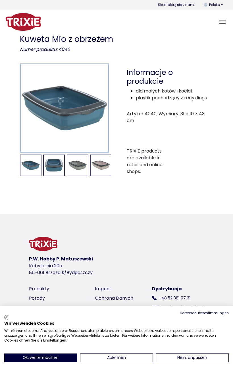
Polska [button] (214, 4)
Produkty (39, 288)
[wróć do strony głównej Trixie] (23, 22)
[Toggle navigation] (222, 22)
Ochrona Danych (114, 298)
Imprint (103, 288)
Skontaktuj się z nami (176, 4)
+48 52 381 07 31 (174, 298)
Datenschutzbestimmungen (204, 313)
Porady (37, 298)
